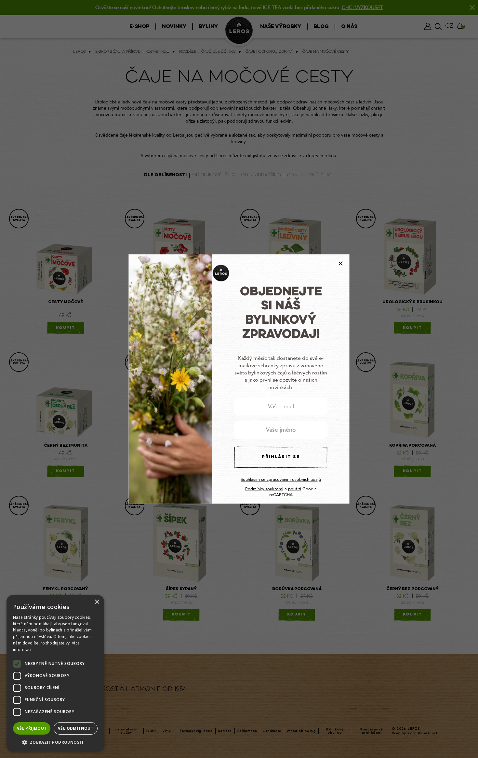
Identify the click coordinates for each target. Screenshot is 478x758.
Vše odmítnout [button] (75, 728)
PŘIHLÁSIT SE (281, 457)
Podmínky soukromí (264, 489)
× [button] (96, 602)
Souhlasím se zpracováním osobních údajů (281, 479)
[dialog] (55, 673)
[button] (55, 742)
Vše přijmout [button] (32, 728)
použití (294, 489)
